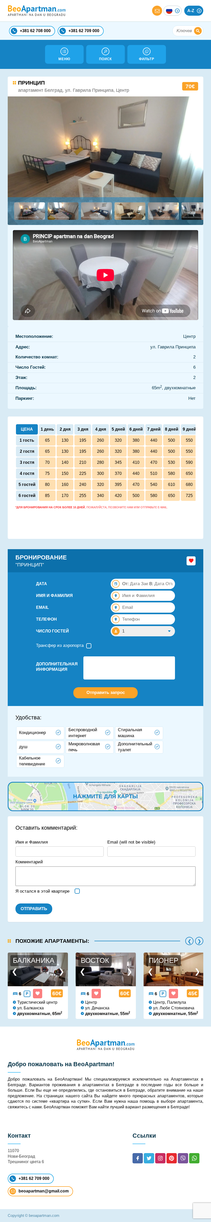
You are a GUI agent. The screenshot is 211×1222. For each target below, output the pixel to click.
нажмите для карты (105, 796)
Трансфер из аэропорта (60, 645)
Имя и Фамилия (31, 842)
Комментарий (29, 861)
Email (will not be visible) (131, 842)
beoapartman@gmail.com (44, 1191)
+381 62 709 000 (34, 1178)
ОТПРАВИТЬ (34, 908)
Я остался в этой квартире (42, 891)
